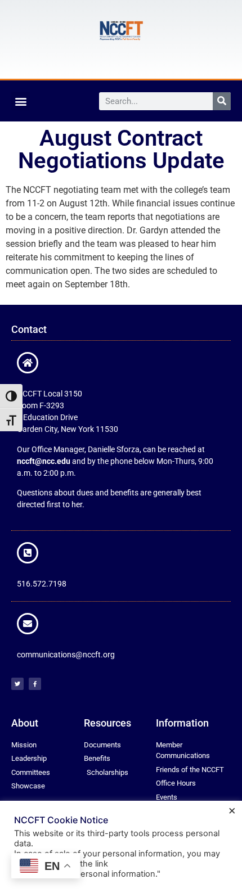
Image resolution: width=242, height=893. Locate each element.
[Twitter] (17, 684)
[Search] (222, 101)
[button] (20, 101)
